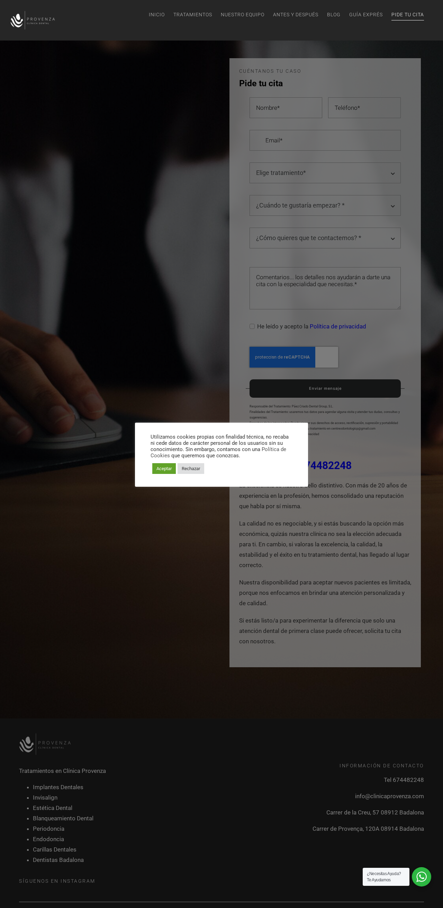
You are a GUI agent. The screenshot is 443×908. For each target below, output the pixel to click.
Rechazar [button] (191, 468)
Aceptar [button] (164, 468)
